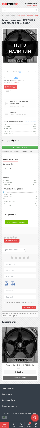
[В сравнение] (36, 341)
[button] (31, 3)
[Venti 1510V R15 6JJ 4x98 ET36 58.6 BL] (20, 345)
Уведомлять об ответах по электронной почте (20, 302)
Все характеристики (30, 121)
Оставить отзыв (29, 307)
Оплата (13, 112)
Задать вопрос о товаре (16, 222)
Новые (13, 15)
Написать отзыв (12, 241)
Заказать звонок (32, 5)
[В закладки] (36, 337)
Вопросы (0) (8, 164)
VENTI (16, 78)
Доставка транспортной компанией (19, 102)
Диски (7, 15)
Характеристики (10, 159)
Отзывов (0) (7, 168)
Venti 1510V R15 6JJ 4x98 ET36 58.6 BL (20, 365)
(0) (20, 72)
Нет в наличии (20, 378)
